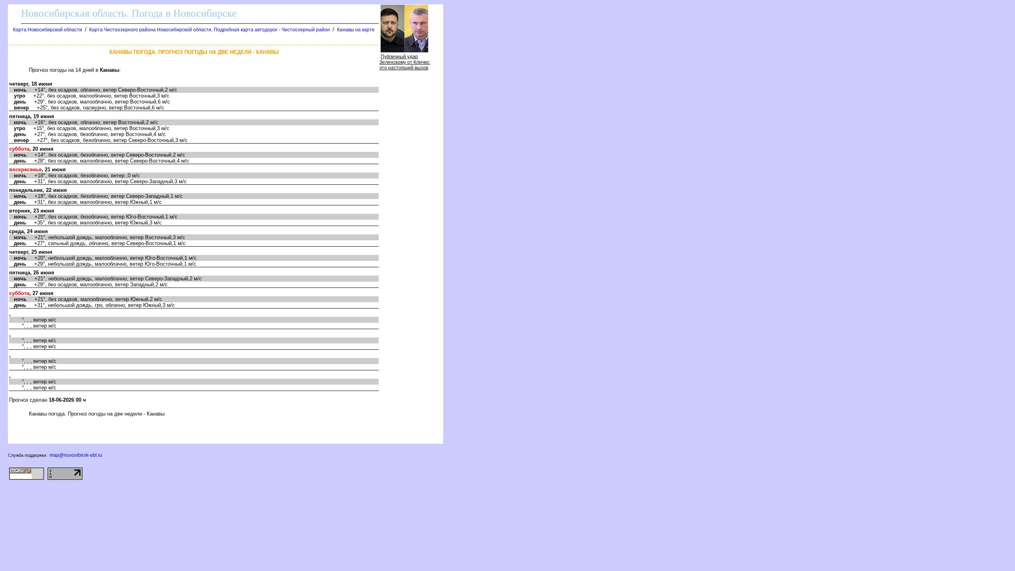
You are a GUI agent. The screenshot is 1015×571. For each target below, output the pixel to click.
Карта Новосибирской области (47, 30)
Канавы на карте (356, 30)
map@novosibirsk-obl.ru (76, 455)
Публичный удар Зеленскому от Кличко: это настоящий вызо (404, 62)
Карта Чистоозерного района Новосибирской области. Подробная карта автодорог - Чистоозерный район (209, 30)
